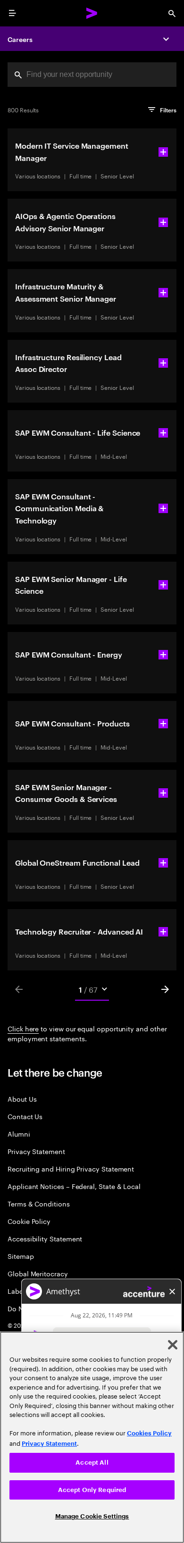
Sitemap (21, 1256)
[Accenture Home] (92, 13)
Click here (23, 1028)
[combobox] (92, 74)
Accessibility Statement (45, 1238)
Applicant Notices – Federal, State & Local (74, 1186)
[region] (92, 1437)
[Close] (172, 1344)
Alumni (19, 1133)
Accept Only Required (92, 1490)
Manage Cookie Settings (92, 1516)
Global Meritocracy (38, 1273)
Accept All (91, 1462)
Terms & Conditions (39, 1203)
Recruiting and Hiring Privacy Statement (71, 1168)
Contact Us (25, 1116)
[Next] (165, 989)
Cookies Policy (149, 1433)
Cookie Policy (29, 1221)
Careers (20, 38)
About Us (22, 1099)
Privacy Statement (36, 1151)
